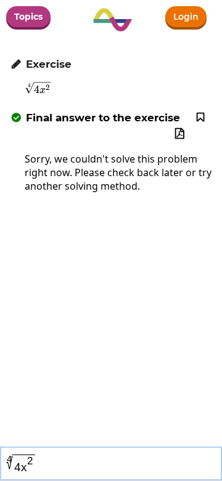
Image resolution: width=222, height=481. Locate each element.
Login (186, 16)
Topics (28, 16)
